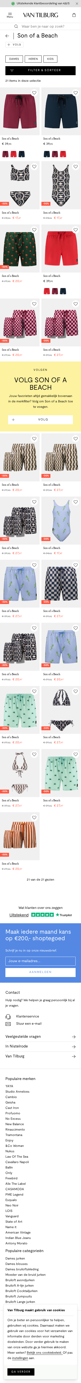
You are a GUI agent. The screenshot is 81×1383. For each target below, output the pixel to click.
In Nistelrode (16, 1046)
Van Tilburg (14, 1056)
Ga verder (21, 1372)
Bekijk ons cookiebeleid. (45, 1352)
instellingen (20, 1358)
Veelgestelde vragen (23, 1036)
